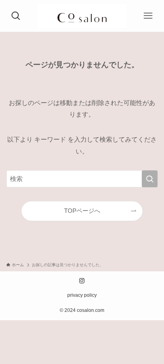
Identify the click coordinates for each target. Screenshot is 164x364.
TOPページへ (82, 211)
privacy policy (82, 295)
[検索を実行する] (150, 178)
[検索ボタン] (16, 16)
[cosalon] (82, 16)
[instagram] (82, 280)
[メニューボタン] (148, 16)
